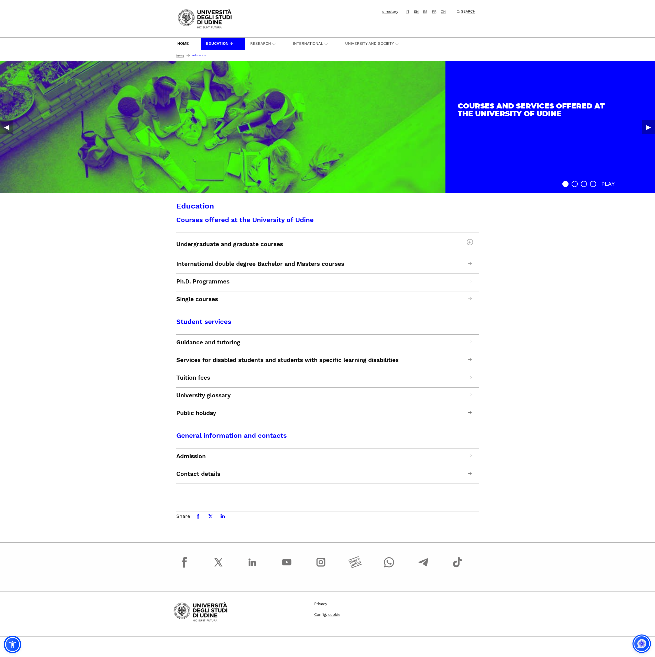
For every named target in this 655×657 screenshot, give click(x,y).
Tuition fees (193, 378)
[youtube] (287, 566)
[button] (565, 184)
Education (217, 43)
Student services (203, 321)
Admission (191, 456)
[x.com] (218, 566)
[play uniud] (355, 566)
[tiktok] (457, 566)
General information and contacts (231, 435)
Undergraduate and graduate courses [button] (229, 244)
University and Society (369, 43)
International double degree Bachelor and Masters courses (260, 264)
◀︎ (6, 127)
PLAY (608, 184)
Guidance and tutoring (208, 342)
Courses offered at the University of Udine (245, 220)
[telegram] (423, 566)
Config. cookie (327, 614)
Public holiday (196, 413)
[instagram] (321, 566)
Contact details (198, 474)
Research (260, 43)
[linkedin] (252, 566)
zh (443, 11)
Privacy (320, 603)
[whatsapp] (389, 566)
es (425, 11)
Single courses (197, 299)
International (308, 43)
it (407, 11)
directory (390, 11)
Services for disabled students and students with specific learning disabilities (287, 360)
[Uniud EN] (204, 18)
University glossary (203, 395)
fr (434, 11)
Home (183, 43)
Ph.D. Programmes (203, 281)
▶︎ (648, 127)
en (416, 11)
